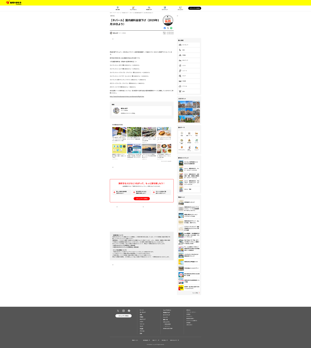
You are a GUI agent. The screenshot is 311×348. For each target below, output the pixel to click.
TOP (111, 12)
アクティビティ (182, 149)
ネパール (119, 12)
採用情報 (188, 322)
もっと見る (195, 293)
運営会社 (188, 310)
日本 (183, 91)
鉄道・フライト (189, 150)
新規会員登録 (168, 324)
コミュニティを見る (195, 8)
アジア (114, 12)
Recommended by (164, 161)
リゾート (184, 70)
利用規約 (188, 314)
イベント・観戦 (181, 143)
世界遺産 (189, 142)
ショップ (196, 149)
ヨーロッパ (185, 44)
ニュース (165, 317)
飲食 (182, 135)
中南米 (184, 55)
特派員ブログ (149, 9)
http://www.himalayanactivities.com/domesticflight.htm (127, 96)
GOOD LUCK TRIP (167, 328)
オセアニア (185, 60)
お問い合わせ (189, 324)
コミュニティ (180, 9)
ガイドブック (165, 9)
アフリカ (184, 86)
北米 (183, 50)
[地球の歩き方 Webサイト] (13, 3)
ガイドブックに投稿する (191, 320)
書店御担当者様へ (190, 318)
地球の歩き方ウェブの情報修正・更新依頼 (124, 245)
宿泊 (196, 135)
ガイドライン (189, 316)
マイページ (167, 326)
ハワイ (184, 65)
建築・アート (189, 135)
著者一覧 (165, 319)
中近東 (184, 81)
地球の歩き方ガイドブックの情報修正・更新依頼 (126, 247)
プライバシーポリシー (191, 312)
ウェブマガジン (133, 9)
